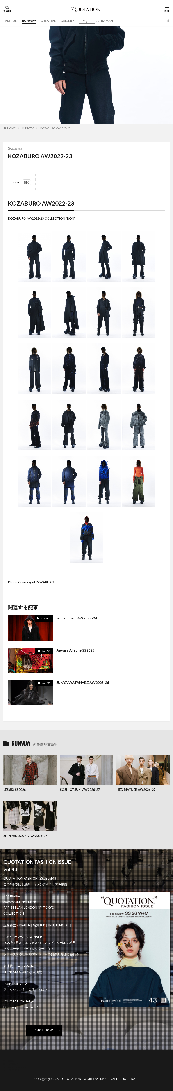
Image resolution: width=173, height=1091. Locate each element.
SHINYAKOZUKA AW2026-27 (25, 836)
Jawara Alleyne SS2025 (75, 650)
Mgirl (87, 21)
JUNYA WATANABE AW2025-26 (82, 682)
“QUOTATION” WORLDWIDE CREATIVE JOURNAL (99, 1079)
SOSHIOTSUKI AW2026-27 (80, 789)
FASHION (10, 21)
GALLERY (67, 21)
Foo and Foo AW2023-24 (76, 618)
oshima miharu (18, 1067)
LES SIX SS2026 (14, 789)
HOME (11, 128)
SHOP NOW (44, 1030)
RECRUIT (15, 1070)
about (12, 1061)
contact (13, 1064)
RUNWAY (29, 21)
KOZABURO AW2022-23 (55, 128)
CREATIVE (48, 21)
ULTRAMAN (104, 21)
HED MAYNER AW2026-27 (135, 789)
